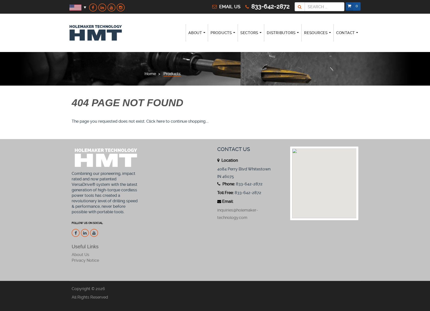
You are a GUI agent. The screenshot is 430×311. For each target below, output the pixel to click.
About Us (80, 254)
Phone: (228, 184)
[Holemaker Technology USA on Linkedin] (102, 7)
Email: (227, 201)
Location (229, 160)
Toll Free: (225, 192)
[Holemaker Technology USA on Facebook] (93, 7)
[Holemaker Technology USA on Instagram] (121, 7)
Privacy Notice (85, 260)
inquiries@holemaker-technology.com (237, 214)
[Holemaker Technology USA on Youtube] (111, 7)
